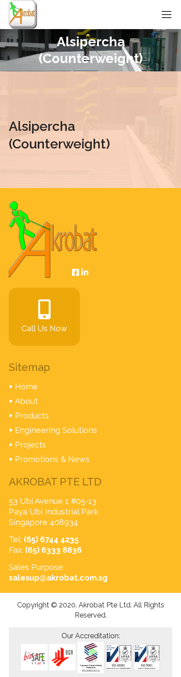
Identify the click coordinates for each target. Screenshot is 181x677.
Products (32, 415)
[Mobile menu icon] (166, 14)
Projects (30, 444)
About (26, 401)
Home (26, 386)
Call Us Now (44, 328)
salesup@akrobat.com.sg (58, 577)
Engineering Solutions (56, 430)
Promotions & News (52, 459)
